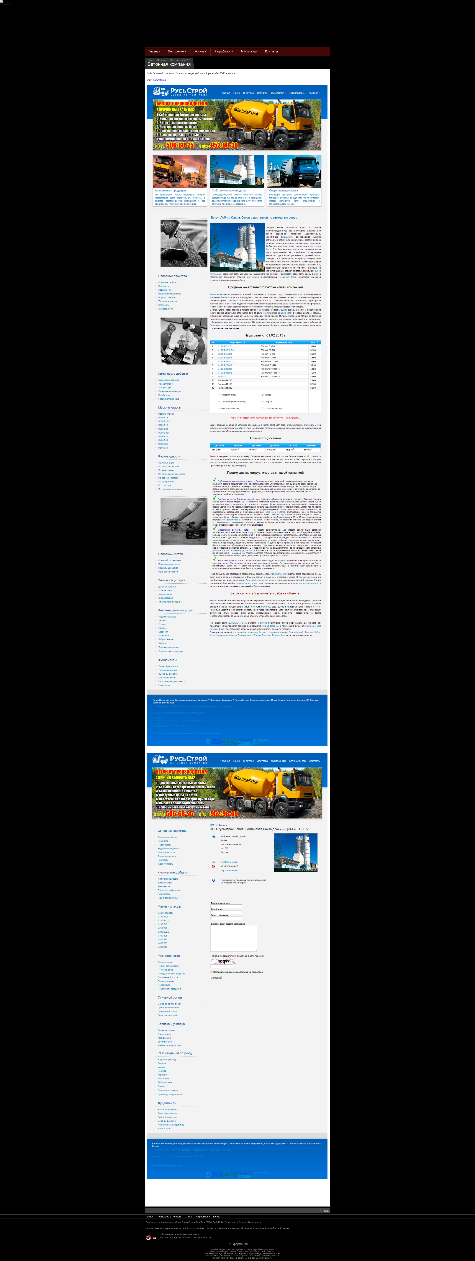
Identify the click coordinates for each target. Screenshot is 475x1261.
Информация (203, 1216)
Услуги (201, 51)
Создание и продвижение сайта (176, 1237)
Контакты (271, 51)
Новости (177, 1216)
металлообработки (271, 1253)
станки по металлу (243, 1249)
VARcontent (193, 1234)
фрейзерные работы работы (234, 1253)
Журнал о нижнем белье (224, 1258)
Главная (154, 51)
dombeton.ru (159, 80)
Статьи (188, 1216)
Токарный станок (217, 1249)
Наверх (324, 1210)
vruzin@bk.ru (239, 1222)
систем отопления (270, 1256)
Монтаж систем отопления (217, 1256)
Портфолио (177, 51)
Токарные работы (212, 1253)
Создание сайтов (178, 60)
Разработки (223, 51)
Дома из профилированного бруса (226, 1251)
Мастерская (249, 51)
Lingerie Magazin (263, 1258)
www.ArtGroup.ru (202, 1237)
